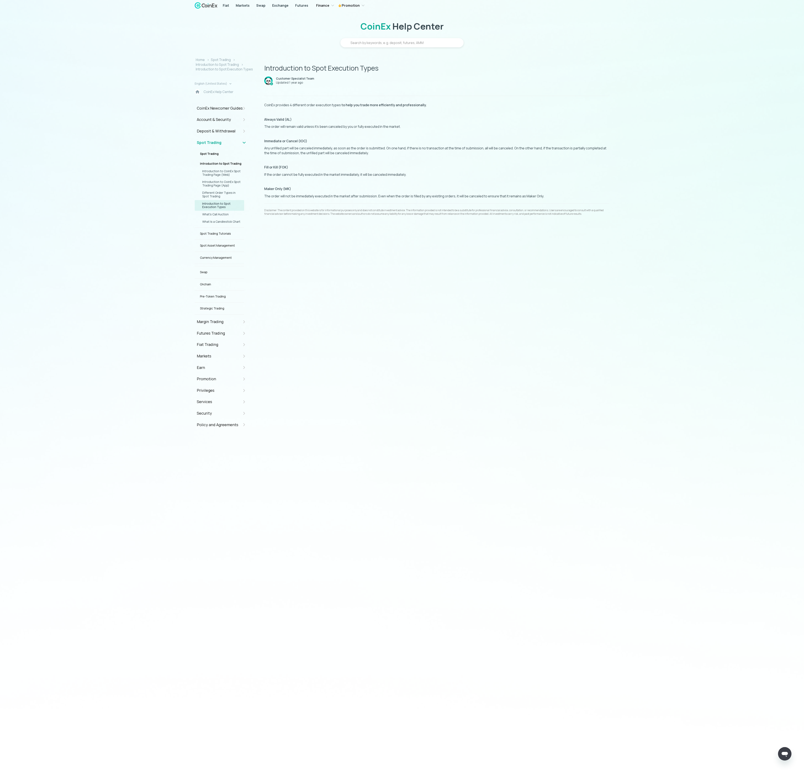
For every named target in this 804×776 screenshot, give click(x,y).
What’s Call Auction (215, 214)
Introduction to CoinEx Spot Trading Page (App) (221, 183)
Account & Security (214, 119)
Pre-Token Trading (213, 296)
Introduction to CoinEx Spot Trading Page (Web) (221, 173)
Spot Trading (221, 59)
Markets (243, 5)
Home (200, 59)
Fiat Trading (207, 344)
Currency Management (216, 258)
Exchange (280, 5)
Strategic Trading (212, 308)
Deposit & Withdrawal (216, 130)
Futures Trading (211, 333)
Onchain (205, 284)
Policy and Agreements (217, 424)
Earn (201, 367)
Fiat (226, 5)
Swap (260, 5)
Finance (322, 5)
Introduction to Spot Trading (217, 64)
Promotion (350, 5)
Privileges (205, 390)
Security (204, 413)
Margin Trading (210, 321)
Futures (301, 5)
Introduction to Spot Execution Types (224, 69)
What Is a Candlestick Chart (221, 222)
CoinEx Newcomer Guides (220, 108)
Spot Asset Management (217, 245)
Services (204, 401)
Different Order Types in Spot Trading (219, 194)
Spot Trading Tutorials (215, 233)
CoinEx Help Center (218, 91)
